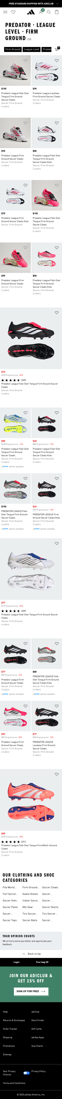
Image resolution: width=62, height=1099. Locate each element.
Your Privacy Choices (9, 1073)
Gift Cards (36, 1029)
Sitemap (7, 1054)
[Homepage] (31, 13)
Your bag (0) (42, 962)
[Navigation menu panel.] (5, 12)
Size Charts (37, 1046)
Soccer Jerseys (46, 901)
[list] (25, 49)
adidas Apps (37, 1037)
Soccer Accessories (10, 914)
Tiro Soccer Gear (29, 914)
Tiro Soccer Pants (48, 914)
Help (5, 1012)
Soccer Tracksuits (48, 920)
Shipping (7, 1037)
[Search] (49, 12)
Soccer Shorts (50, 907)
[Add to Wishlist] (25, 61)
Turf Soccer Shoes (9, 894)
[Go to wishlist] (13, 12)
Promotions (9, 1046)
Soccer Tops (10, 920)
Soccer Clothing (47, 894)
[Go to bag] (57, 12)
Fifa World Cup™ (9, 888)
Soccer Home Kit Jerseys (10, 901)
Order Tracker (10, 1029)
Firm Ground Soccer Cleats (30, 888)
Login (17, 962)
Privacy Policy (38, 1071)
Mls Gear (27, 907)
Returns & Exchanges (14, 1020)
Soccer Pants (10, 907)
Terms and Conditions (14, 1083)
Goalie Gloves (30, 894)
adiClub (35, 1012)
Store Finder (37, 1020)
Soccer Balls (29, 920)
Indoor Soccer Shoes (30, 901)
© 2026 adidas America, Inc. (31, 1095)
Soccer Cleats (50, 887)
